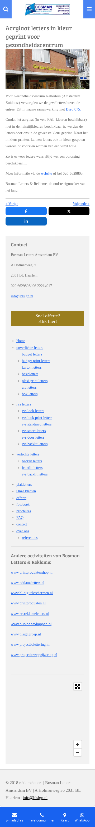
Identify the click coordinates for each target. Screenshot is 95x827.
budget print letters (36, 361)
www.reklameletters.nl (27, 583)
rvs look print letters (37, 418)
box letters (29, 394)
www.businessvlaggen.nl (31, 624)
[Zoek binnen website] (6, 9)
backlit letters (32, 461)
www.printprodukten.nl (28, 603)
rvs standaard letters (36, 424)
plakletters (24, 485)
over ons (22, 531)
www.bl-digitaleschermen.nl (32, 593)
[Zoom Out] (78, 752)
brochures (23, 511)
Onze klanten (26, 491)
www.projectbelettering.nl (30, 644)
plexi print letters (35, 381)
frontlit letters (32, 468)
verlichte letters (27, 454)
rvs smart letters (34, 431)
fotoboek (23, 505)
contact (21, 524)
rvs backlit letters (35, 444)
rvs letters (23, 404)
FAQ (19, 518)
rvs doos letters (33, 437)
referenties (29, 538)
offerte (21, 498)
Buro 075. (73, 109)
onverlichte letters (29, 348)
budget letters (32, 354)
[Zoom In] (78, 744)
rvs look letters (33, 411)
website (46, 174)
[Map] (47, 719)
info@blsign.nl (22, 296)
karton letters (31, 367)
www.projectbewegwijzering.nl (34, 655)
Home (20, 341)
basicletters (30, 374)
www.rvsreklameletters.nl (30, 614)
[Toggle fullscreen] (78, 686)
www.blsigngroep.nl (26, 634)
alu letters (29, 387)
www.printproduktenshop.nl (32, 572)
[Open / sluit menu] (89, 9)
